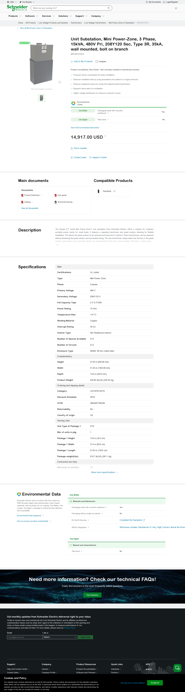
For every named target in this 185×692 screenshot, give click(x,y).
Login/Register (172, 2)
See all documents (29, 208)
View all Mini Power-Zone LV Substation (36, 28)
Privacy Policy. (69, 628)
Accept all (155, 683)
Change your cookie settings (132, 683)
